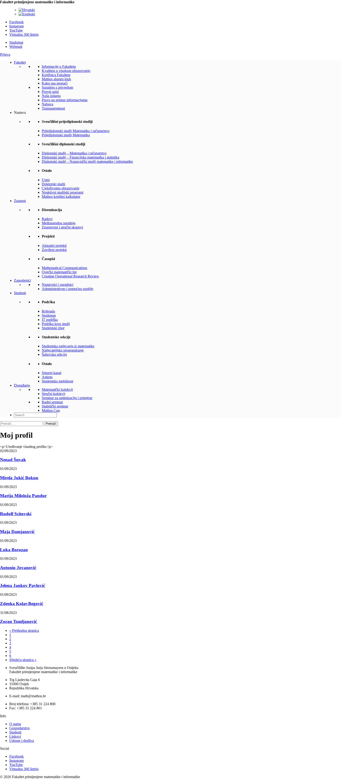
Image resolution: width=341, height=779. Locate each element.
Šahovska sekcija (54, 354)
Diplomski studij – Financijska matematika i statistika (80, 157)
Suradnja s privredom (57, 87)
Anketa (47, 377)
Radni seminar (52, 402)
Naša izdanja (51, 96)
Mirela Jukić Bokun (19, 477)
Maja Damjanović (17, 531)
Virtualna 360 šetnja (24, 34)
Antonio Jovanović (18, 567)
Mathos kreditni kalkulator (61, 197)
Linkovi (15, 736)
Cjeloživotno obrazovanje (60, 188)
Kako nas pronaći (55, 83)
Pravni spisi (50, 92)
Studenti (20, 293)
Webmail (15, 47)
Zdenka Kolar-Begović (21, 603)
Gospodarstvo (19, 728)
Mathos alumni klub (56, 79)
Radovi (47, 219)
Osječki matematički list (59, 272)
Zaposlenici (22, 280)
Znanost (20, 201)
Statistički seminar (55, 406)
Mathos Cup (51, 410)
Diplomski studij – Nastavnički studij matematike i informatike (87, 161)
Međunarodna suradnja (58, 223)
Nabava (47, 104)
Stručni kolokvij (53, 394)
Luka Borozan (14, 549)
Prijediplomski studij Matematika (66, 135)
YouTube (16, 30)
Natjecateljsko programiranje (63, 350)
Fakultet (20, 62)
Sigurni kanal (51, 373)
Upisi (46, 180)
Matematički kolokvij (57, 389)
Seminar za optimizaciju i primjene (67, 398)
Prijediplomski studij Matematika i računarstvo (75, 131)
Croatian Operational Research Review (70, 276)
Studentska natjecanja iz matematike (68, 346)
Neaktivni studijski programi (62, 192)
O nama (15, 724)
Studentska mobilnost (57, 381)
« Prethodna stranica (24, 630)
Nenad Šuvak (13, 459)
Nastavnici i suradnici (57, 285)
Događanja (22, 385)
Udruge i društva (21, 741)
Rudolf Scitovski (15, 513)
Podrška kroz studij (56, 324)
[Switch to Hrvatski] (27, 10)
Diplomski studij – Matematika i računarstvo (74, 153)
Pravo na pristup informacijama (64, 100)
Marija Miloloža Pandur (23, 495)
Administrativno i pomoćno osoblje (67, 289)
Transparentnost (53, 108)
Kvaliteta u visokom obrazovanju (66, 71)
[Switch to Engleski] (27, 14)
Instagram (16, 26)
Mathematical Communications (64, 268)
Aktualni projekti (54, 246)
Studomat (16, 42)
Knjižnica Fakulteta (56, 75)
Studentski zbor (53, 328)
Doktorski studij (53, 184)
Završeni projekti (54, 250)
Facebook (16, 22)
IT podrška (50, 320)
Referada (48, 311)
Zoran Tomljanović (18, 621)
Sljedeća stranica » (22, 660)
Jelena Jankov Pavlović (22, 585)
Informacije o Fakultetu (59, 66)
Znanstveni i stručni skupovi (62, 227)
